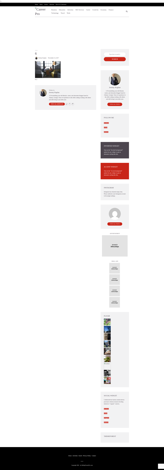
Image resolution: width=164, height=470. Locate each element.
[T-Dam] (107, 344)
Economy (104, 10)
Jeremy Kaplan (42, 58)
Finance (111, 10)
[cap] (107, 336)
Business (54, 10)
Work (68, 13)
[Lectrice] (107, 373)
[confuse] (107, 366)
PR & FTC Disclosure (61, 4)
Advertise (51, 4)
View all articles (57, 104)
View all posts (115, 104)
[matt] (107, 329)
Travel (63, 13)
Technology (55, 13)
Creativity (95, 10)
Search (115, 59)
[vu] (107, 322)
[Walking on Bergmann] (107, 380)
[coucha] (107, 351)
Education (62, 10)
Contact (46, 4)
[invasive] (107, 358)
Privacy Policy (87, 455)
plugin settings (111, 196)
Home (36, 4)
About (41, 4)
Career (88, 10)
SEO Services (79, 10)
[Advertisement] (82, 33)
